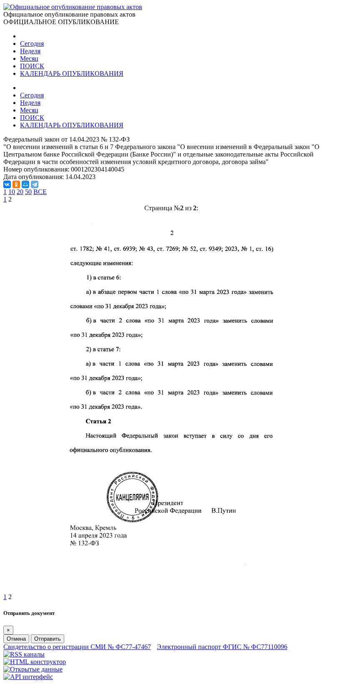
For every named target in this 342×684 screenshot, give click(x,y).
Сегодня (32, 43)
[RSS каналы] (24, 654)
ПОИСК (32, 66)
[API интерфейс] (28, 676)
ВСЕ (40, 191)
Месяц (29, 58)
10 (11, 191)
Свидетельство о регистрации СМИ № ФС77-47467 (77, 646)
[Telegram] (34, 184)
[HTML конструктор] (34, 661)
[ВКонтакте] (7, 184)
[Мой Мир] (25, 184)
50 (28, 191)
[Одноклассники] (16, 184)
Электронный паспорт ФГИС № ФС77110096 (222, 646)
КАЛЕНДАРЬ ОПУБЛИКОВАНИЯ (71, 73)
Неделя (30, 51)
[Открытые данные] (33, 669)
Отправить (47, 639)
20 (20, 191)
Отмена (16, 639)
